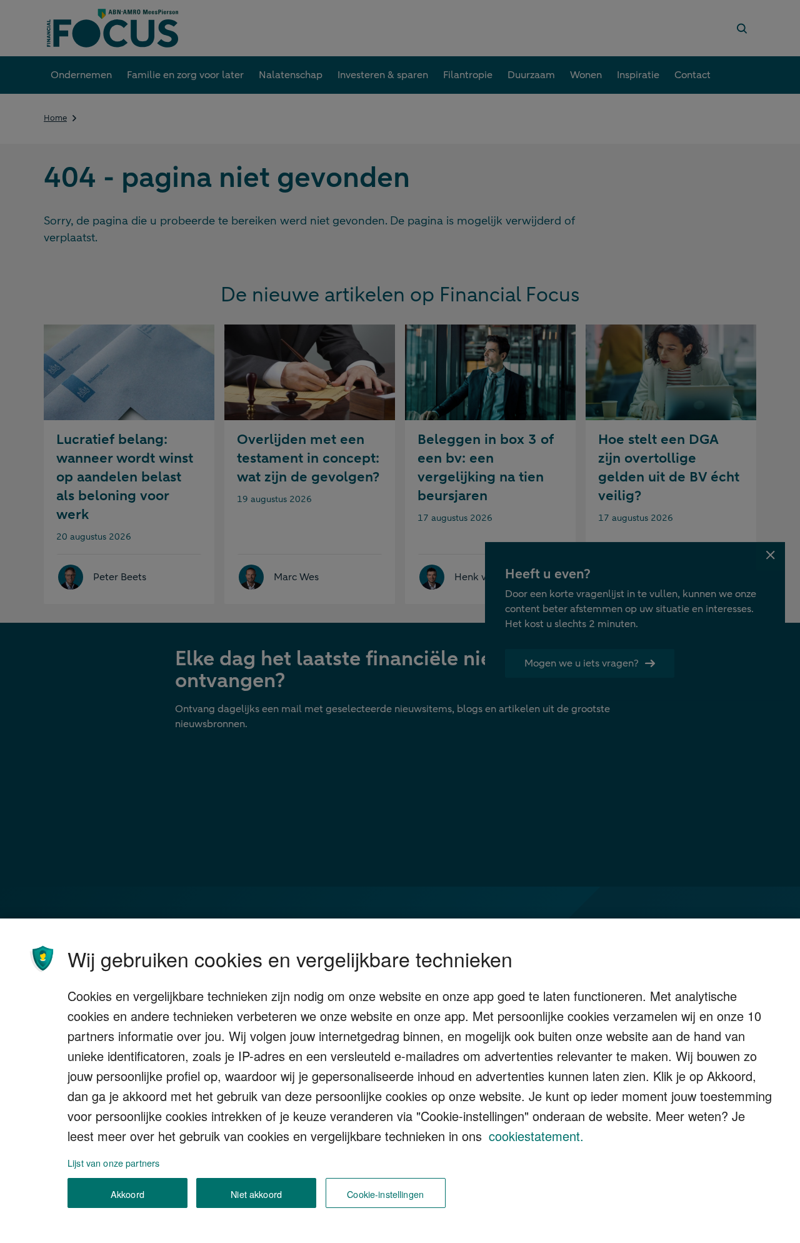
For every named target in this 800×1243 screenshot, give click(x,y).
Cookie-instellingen (385, 1193)
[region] (400, 1080)
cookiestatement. (536, 1136)
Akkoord (127, 1193)
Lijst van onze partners (113, 1162)
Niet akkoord (256, 1193)
